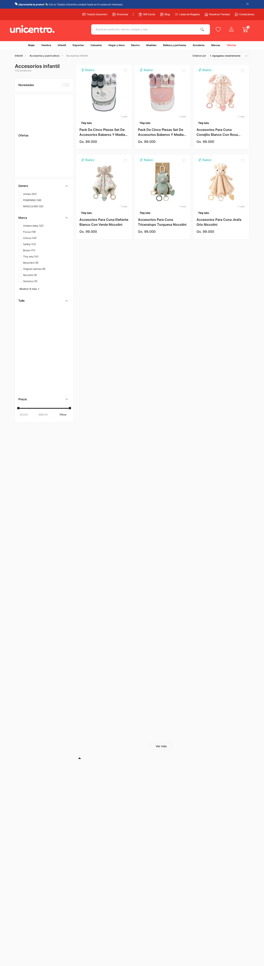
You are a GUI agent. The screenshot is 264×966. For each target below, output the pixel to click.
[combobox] (150, 29)
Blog (167, 14)
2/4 (27, 251)
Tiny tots (30, 187)
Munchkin (30, 193)
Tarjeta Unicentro (97, 14)
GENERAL (31, 239)
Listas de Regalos (189, 14)
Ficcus (29, 162)
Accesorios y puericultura (44, 55)
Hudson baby (33, 156)
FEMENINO (32, 130)
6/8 (27, 245)
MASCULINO (33, 136)
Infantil (19, 55)
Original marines (34, 199)
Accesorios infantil (77, 55)
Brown (29, 180)
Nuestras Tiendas (219, 14)
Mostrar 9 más (28, 219)
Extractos (122, 14)
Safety (29, 174)
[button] (44, 116)
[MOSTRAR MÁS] (161, 746)
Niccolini (30, 205)
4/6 (27, 257)
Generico (30, 211)
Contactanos (246, 14)
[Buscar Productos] (202, 29)
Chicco (30, 168)
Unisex (30, 124)
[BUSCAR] (63, 303)
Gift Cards (149, 14)
